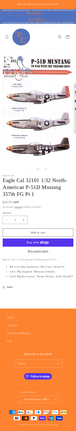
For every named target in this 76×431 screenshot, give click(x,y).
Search (10, 317)
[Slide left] (30, 169)
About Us (12, 325)
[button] (7, 37)
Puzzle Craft (32, 425)
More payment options (38, 251)
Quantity (7, 212)
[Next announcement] (69, 4)
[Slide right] (46, 169)
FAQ (9, 341)
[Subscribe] (58, 364)
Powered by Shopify (48, 425)
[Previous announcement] (6, 4)
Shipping (18, 207)
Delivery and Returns (18, 333)
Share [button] (10, 287)
